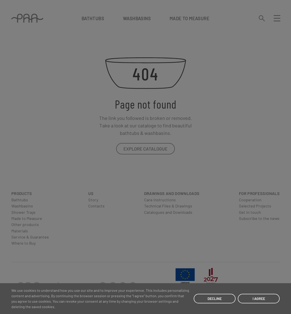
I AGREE (259, 298)
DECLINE (215, 298)
